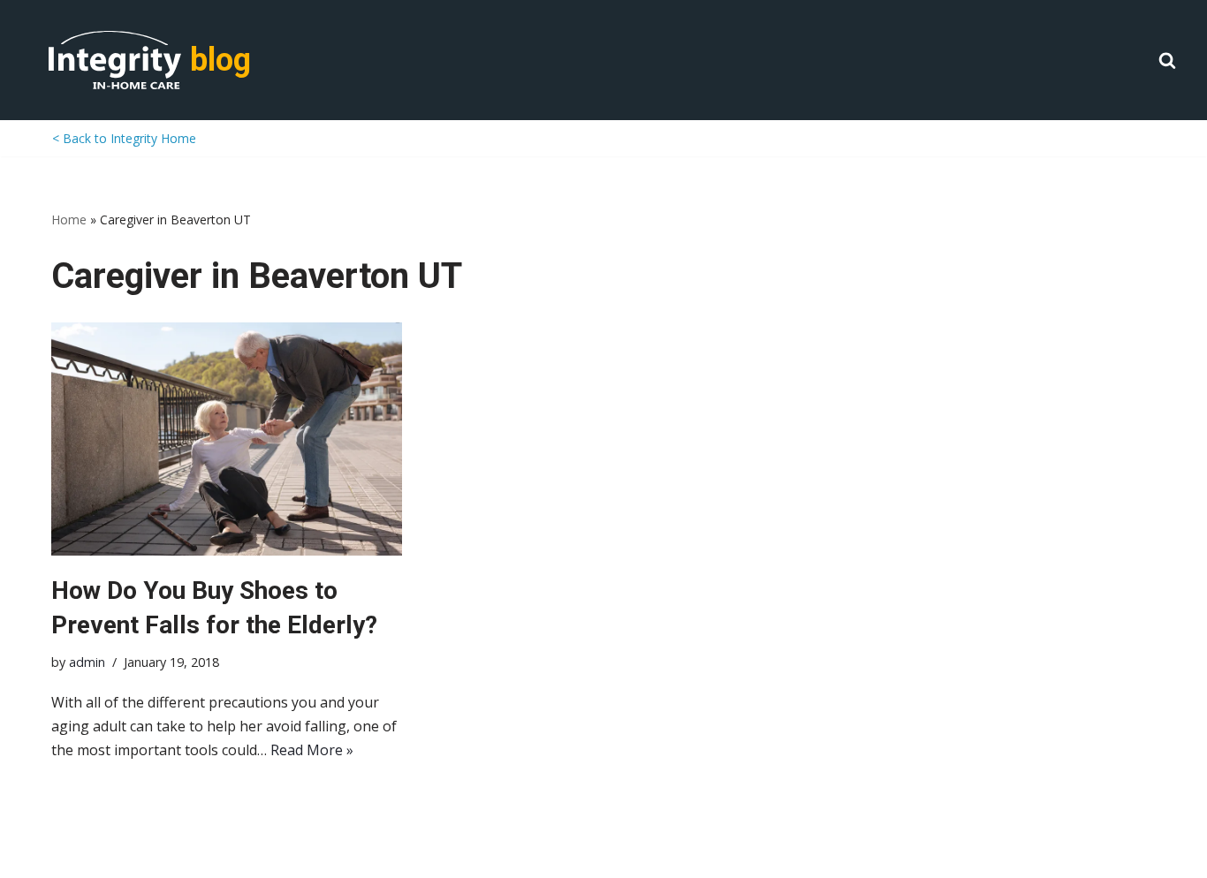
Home (69, 219)
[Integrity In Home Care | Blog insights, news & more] (115, 60)
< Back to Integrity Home (124, 138)
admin (87, 662)
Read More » (311, 750)
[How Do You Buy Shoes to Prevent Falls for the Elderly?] (226, 439)
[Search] (1167, 60)
